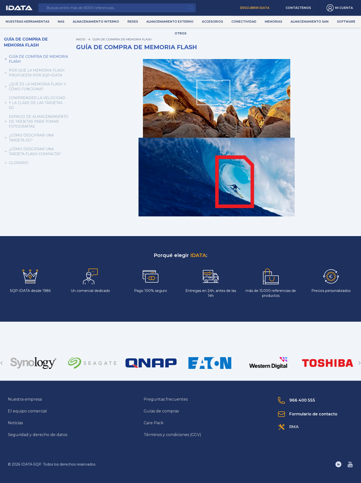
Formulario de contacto (313, 414)
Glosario (18, 163)
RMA (294, 426)
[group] (33, 363)
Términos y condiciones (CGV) (172, 434)
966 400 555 (302, 400)
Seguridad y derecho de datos (37, 434)
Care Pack (154, 423)
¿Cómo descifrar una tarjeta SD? (31, 137)
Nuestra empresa (25, 399)
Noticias (15, 423)
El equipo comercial (27, 411)
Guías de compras (161, 411)
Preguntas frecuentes (166, 399)
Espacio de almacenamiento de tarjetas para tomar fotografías (38, 121)
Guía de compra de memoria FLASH (38, 59)
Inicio (80, 39)
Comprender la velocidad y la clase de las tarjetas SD (37, 103)
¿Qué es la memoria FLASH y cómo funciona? (37, 86)
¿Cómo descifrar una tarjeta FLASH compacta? (35, 151)
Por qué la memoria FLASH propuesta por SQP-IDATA (37, 72)
